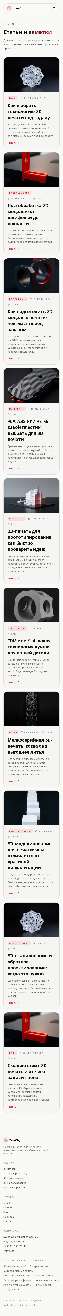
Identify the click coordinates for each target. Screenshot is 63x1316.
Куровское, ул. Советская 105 (20, 1236)
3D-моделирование (14, 1182)
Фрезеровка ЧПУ (43, 1275)
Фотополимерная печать (18, 1270)
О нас (6, 1202)
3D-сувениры (11, 1289)
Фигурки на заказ (40, 1266)
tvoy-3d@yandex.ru (14, 1241)
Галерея (8, 1207)
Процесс (8, 1216)
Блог (6, 1212)
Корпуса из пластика (47, 1280)
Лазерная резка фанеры (17, 1280)
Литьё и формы (43, 1284)
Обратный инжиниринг (16, 1275)
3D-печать (9, 1168)
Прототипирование (14, 1187)
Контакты (8, 1221)
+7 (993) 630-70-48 (14, 1246)
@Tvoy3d (8, 1250)
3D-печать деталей (14, 1266)
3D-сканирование (13, 1178)
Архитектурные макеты (17, 1284)
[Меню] (54, 8)
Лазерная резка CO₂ (15, 1173)
